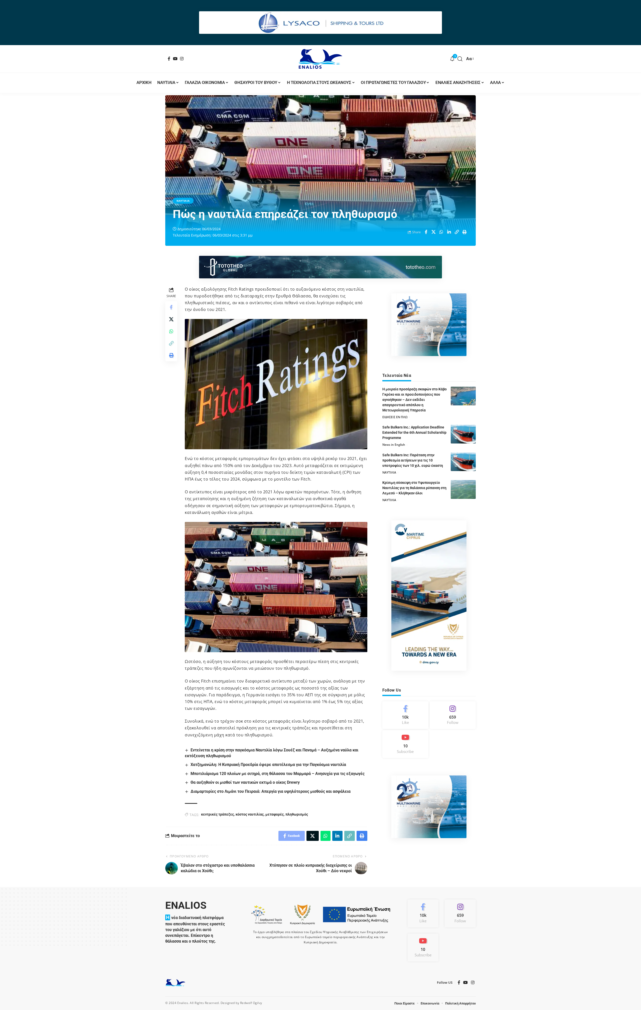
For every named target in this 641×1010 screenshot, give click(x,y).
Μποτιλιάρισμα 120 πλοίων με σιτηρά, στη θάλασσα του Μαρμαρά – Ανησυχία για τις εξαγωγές (278, 773)
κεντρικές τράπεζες (217, 814)
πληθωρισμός (296, 814)
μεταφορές (274, 814)
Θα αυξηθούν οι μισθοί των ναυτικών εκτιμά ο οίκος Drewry (245, 782)
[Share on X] (433, 232)
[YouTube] (175, 59)
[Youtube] (405, 744)
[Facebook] (169, 59)
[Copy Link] (456, 232)
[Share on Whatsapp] (441, 232)
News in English (393, 444)
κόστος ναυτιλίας (250, 814)
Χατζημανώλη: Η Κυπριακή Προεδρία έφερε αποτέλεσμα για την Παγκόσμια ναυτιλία (268, 764)
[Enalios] (320, 59)
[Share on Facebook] (425, 232)
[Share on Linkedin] (449, 232)
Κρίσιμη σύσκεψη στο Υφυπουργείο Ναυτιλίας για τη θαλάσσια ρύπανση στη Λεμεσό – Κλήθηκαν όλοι (414, 488)
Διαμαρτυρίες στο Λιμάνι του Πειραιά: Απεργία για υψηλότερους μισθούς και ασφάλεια (271, 791)
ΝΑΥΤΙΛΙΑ (183, 200)
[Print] (464, 232)
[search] (460, 59)
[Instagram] (182, 59)
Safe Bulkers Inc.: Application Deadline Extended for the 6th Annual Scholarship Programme (414, 432)
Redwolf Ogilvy (251, 1003)
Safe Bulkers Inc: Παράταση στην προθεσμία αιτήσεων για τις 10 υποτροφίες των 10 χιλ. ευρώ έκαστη (412, 460)
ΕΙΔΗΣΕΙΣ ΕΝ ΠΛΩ (394, 417)
